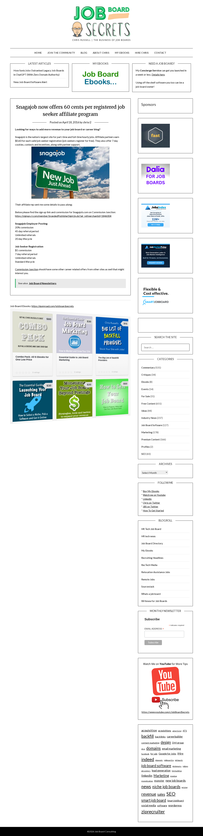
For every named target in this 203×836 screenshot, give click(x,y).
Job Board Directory (152, 543)
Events (145, 389)
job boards (179, 760)
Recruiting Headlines (152, 557)
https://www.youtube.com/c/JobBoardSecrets (165, 712)
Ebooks (145, 381)
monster (159, 780)
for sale (154, 754)
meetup (173, 776)
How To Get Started (153, 510)
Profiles (145, 446)
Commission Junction (26, 269)
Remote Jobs (148, 579)
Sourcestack (147, 586)
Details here (158, 74)
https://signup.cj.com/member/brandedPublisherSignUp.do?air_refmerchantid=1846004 (63, 215)
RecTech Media (149, 565)
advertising (176, 731)
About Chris (101, 52)
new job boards (176, 780)
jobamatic (159, 760)
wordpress (175, 805)
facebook (145, 754)
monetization (147, 781)
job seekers (146, 771)
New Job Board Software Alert (30, 81)
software (162, 805)
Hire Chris (142, 52)
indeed (147, 759)
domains (153, 748)
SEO (143, 453)
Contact (160, 52)
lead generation (161, 770)
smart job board (153, 800)
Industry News (149, 417)
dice (143, 749)
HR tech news (148, 536)
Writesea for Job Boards (154, 601)
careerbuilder (175, 736)
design (166, 742)
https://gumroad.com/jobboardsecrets (53, 306)
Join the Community (61, 52)
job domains (176, 766)
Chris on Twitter (151, 502)
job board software (156, 765)
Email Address (154, 628)
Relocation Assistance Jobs (155, 572)
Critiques (146, 374)
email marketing (171, 748)
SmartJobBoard (175, 800)
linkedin (146, 775)
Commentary (148, 367)
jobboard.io (169, 760)
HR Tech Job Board (151, 528)
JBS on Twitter (150, 506)
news (146, 786)
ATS (185, 731)
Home (38, 52)
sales (161, 794)
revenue (148, 794)
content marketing (150, 743)
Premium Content (150, 439)
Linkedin (147, 499)
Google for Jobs (167, 753)
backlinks (160, 736)
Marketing (146, 432)
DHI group (178, 742)
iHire (180, 753)
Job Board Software (151, 425)
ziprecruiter (153, 811)
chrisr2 (87, 122)
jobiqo (185, 766)
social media (148, 805)
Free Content (148, 403)
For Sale (145, 396)
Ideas (144, 410)
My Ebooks (122, 52)
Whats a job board (150, 593)
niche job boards (166, 786)
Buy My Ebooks (151, 491)
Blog (84, 52)
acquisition (149, 730)
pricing (184, 787)
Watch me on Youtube (154, 495)
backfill (147, 736)
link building (177, 771)
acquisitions (164, 730)
